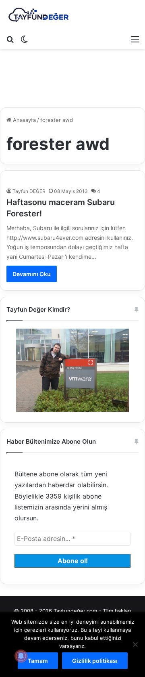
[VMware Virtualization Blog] (38, 15)
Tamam (38, 660)
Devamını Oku (31, 273)
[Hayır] (135, 644)
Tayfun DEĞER (29, 191)
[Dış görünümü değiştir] (24, 39)
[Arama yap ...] (10, 39)
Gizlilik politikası (95, 660)
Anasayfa (23, 120)
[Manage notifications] (20, 656)
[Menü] (135, 39)
